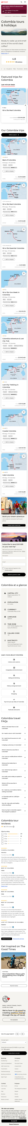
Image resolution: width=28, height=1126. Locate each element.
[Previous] (1, 68)
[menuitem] (4, 2)
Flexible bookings (5, 1071)
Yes (17, 1033)
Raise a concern (5, 1099)
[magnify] (21, 2)
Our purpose (14, 1019)
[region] (14, 1116)
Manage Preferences (14, 1124)
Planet (16, 1094)
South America (16, 16)
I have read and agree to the (13, 569)
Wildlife (16, 1096)
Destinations (8, 16)
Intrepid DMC (18, 1066)
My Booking (4, 1060)
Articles (25, 68)
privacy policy (8, 570)
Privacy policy (18, 1071)
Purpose (17, 1083)
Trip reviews (20, 68)
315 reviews (18, 62)
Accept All (14, 1121)
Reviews (3, 1094)
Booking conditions (6, 1074)
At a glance (9, 68)
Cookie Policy (22, 1117)
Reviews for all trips (18, 938)
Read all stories (14, 985)
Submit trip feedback (6, 1063)
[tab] (8, 84)
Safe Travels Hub (5, 1066)
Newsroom (3, 1096)
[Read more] (2, 16)
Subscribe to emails (14, 1053)
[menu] (25, 2)
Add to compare (9, 171)
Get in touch (4, 1086)
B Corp (16, 1086)
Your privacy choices (21, 1074)
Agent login (4, 1077)
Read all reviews (6, 938)
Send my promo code (14, 574)
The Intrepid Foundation (21, 1088)
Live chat (3, 1088)
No (22, 1033)
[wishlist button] (24, 141)
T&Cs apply (7, 1049)
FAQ (2, 1091)
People (16, 1091)
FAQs (14, 68)
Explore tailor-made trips (14, 525)
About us (17, 1060)
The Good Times (18, 1063)
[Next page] (25, 105)
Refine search (13, 134)
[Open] (13, 827)
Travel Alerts (4, 1068)
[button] (24, 141)
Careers (16, 1068)
